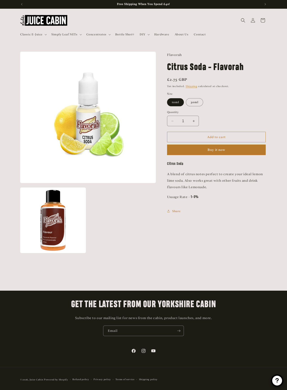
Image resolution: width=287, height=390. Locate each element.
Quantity (173, 112)
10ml (175, 102)
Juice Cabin (36, 379)
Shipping (191, 86)
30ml (194, 102)
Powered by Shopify (56, 379)
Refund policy (80, 379)
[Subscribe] (179, 331)
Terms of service (125, 379)
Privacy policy (102, 379)
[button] (33, 34)
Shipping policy (148, 379)
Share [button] (176, 210)
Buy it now (216, 149)
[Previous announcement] (22, 4)
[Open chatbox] (277, 380)
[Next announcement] (265, 4)
